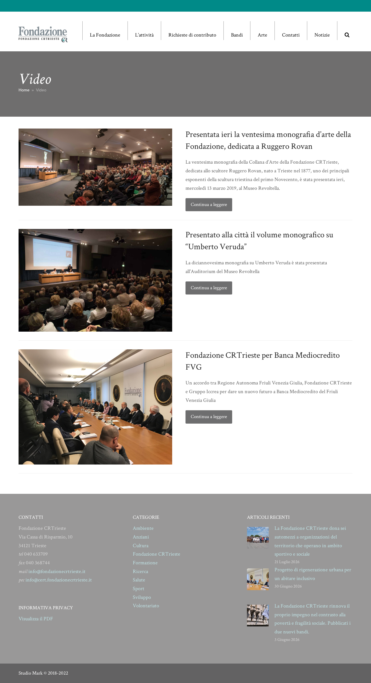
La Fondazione (105, 35)
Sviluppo (142, 597)
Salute (139, 580)
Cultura (140, 545)
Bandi (237, 35)
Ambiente (143, 528)
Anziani (141, 537)
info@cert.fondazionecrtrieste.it (59, 580)
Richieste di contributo (192, 35)
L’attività (144, 35)
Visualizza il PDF (36, 618)
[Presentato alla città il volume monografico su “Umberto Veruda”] (95, 280)
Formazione (145, 562)
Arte (262, 35)
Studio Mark (31, 673)
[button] (347, 30)
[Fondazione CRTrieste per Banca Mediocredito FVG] (95, 406)
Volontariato (146, 605)
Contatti (291, 35)
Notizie (322, 35)
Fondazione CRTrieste (156, 554)
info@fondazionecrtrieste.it (57, 571)
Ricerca (140, 571)
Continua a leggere (209, 204)
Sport (138, 588)
